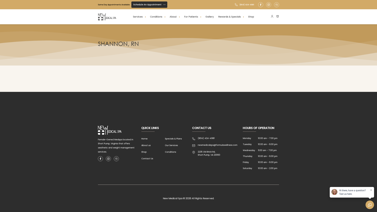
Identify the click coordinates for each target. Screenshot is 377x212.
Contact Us (147, 158)
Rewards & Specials (229, 16)
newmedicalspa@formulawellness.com (217, 145)
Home (144, 138)
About (173, 16)
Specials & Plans (173, 138)
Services (138, 16)
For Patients (191, 16)
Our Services (171, 145)
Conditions (156, 16)
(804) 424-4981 (246, 4)
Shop (251, 16)
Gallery (209, 16)
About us (146, 145)
